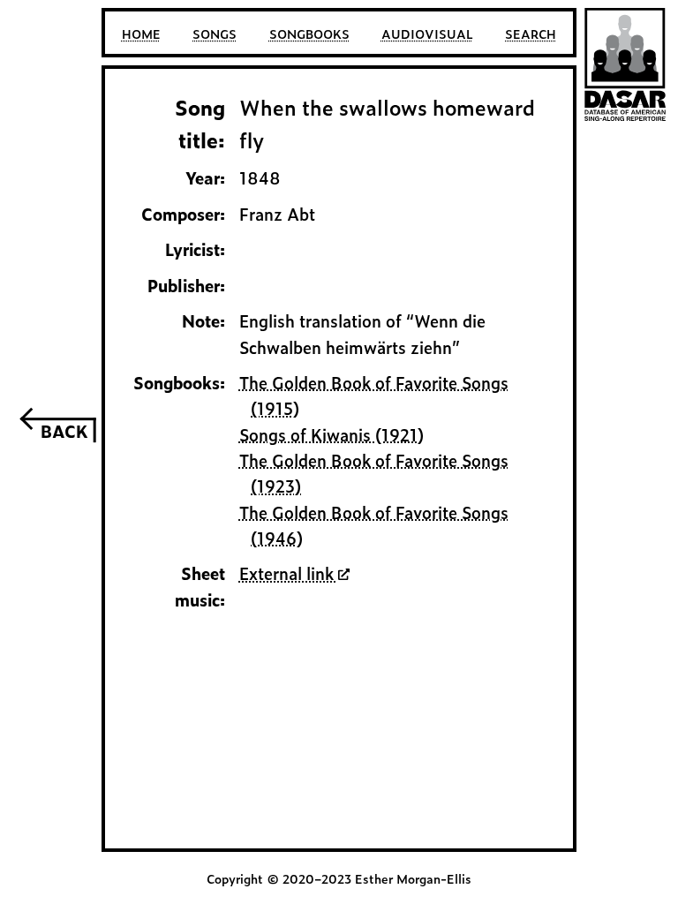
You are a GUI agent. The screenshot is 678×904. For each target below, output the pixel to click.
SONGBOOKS (309, 33)
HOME (141, 33)
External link (288, 573)
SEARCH (530, 33)
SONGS (214, 33)
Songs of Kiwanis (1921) (331, 434)
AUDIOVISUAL (427, 33)
